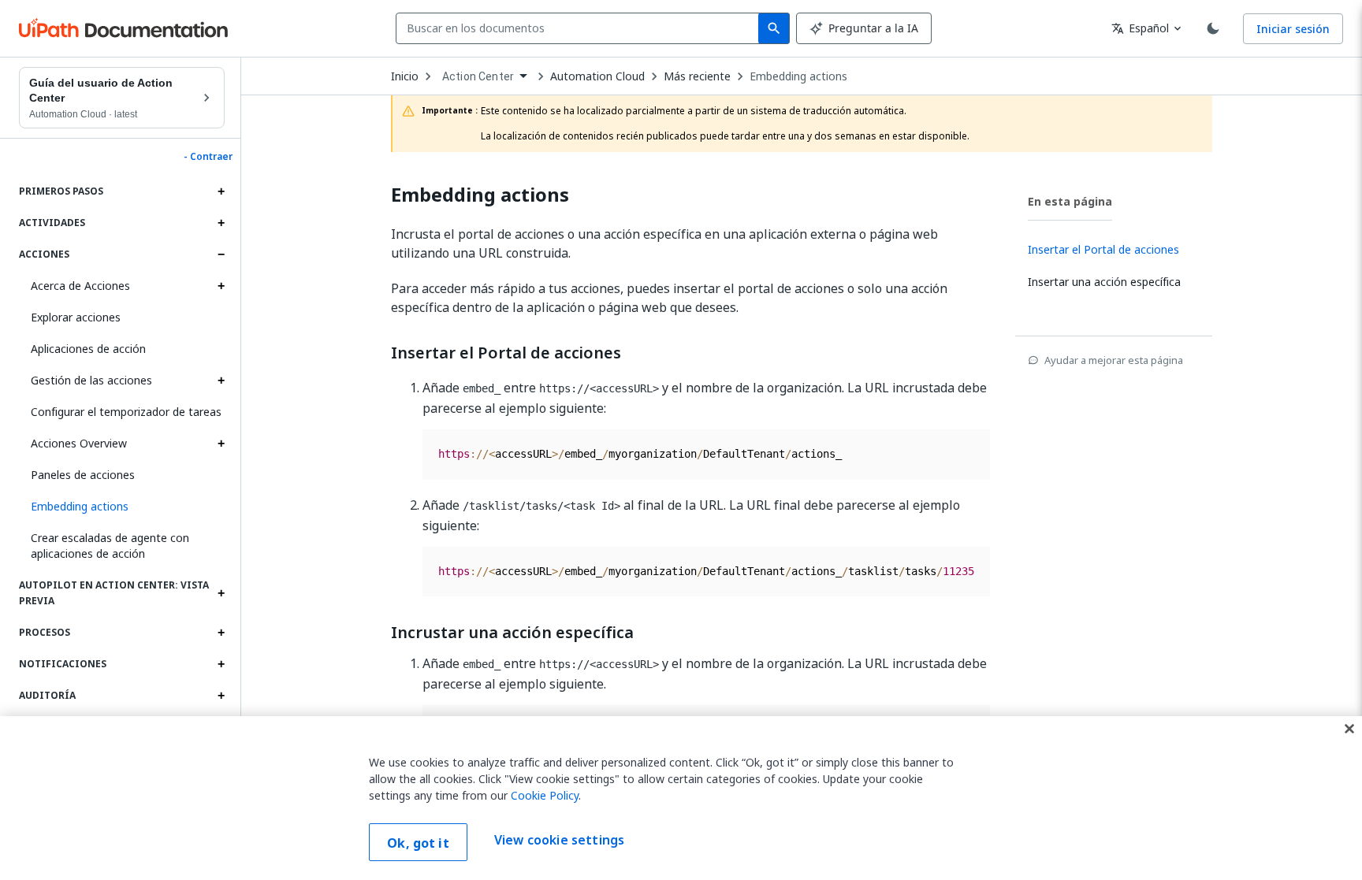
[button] (122, 506)
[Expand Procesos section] (221, 633)
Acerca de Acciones (80, 285)
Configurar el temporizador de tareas (126, 411)
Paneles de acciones (83, 474)
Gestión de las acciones (91, 380)
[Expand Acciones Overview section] (221, 443)
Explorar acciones (76, 317)
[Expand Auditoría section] (221, 696)
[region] (681, 798)
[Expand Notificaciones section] (221, 664)
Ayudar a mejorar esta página (1113, 360)
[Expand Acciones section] (221, 254)
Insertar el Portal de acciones (506, 353)
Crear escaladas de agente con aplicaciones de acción (110, 545)
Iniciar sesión (1293, 28)
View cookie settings (559, 840)
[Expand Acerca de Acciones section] (221, 286)
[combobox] (580, 28)
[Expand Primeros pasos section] (221, 191)
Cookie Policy (545, 795)
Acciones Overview (79, 443)
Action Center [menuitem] (478, 76)
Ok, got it (418, 843)
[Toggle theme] (1213, 28)
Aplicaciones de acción (88, 348)
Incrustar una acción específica (512, 633)
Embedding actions (798, 76)
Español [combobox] (1140, 28)
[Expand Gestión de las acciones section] (221, 380)
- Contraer (208, 157)
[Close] (1349, 728)
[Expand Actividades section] (221, 223)
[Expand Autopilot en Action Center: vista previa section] (221, 593)
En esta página (1070, 201)
